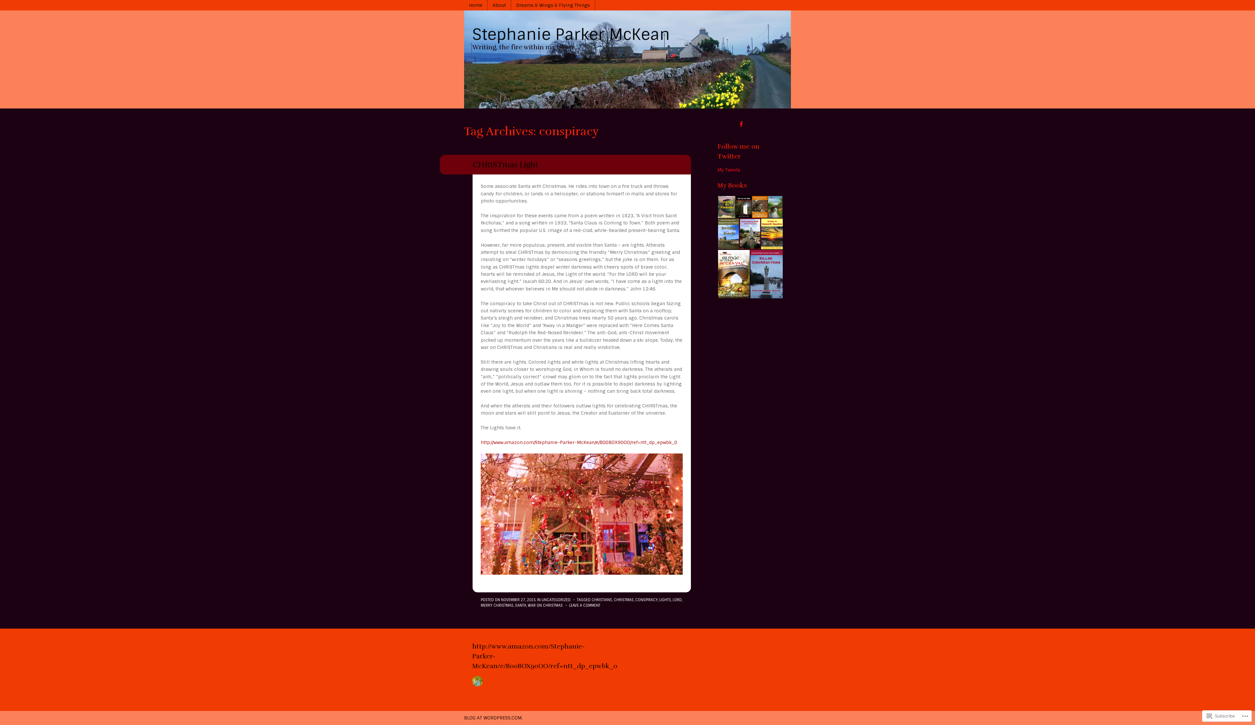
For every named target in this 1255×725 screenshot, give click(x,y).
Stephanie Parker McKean (571, 34)
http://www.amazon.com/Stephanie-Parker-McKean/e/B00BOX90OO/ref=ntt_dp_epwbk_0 (579, 442)
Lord (677, 600)
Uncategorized (556, 600)
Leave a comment (584, 605)
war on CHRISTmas (545, 605)
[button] (726, 207)
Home (475, 5)
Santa (520, 605)
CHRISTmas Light (505, 165)
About (499, 5)
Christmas (624, 600)
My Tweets (728, 170)
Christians (602, 600)
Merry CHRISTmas (497, 605)
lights (665, 600)
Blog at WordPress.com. (493, 718)
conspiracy (646, 600)
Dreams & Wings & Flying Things (553, 5)
